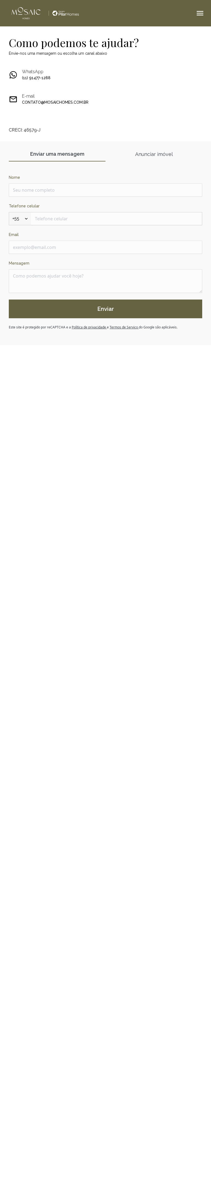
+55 (15, 218)
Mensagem (19, 263)
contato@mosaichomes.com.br (55, 102)
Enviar (105, 309)
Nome (14, 177)
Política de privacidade (89, 327)
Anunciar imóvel (154, 154)
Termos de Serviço (124, 327)
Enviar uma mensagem (57, 154)
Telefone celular (24, 206)
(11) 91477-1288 (36, 78)
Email (14, 234)
